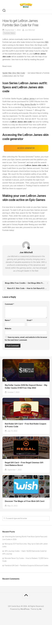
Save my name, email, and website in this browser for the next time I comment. (26, 338)
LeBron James (29, 99)
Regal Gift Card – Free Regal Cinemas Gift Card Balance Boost (24, 463)
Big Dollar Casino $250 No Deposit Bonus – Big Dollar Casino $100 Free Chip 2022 (26, 386)
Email (30, 320)
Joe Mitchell (30, 30)
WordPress (25, 609)
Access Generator (26, 148)
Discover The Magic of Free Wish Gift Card (24, 501)
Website (8, 329)
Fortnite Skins (9, 33)
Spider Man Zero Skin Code (13, 73)
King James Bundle (28, 104)
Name (8, 320)
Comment (9, 304)
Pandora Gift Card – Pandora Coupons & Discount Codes (26, 565)
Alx (40, 609)
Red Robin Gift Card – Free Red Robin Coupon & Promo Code (25, 425)
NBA (46, 42)
